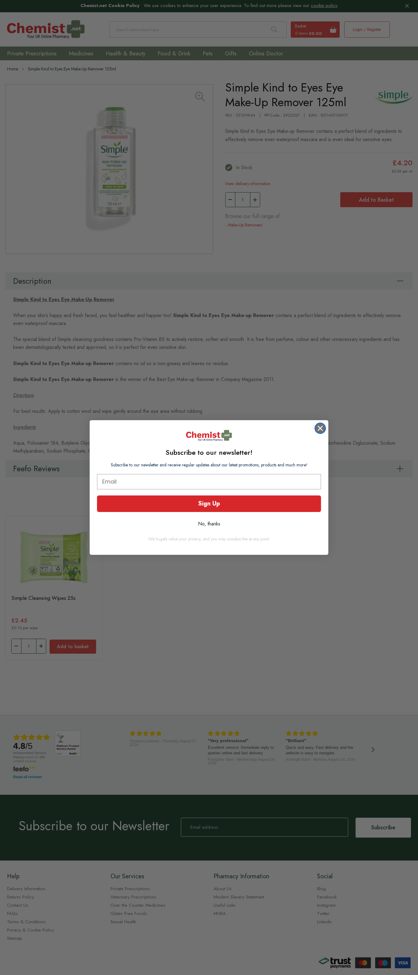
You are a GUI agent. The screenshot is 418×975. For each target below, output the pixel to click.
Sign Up (209, 503)
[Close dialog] (320, 428)
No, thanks (209, 523)
